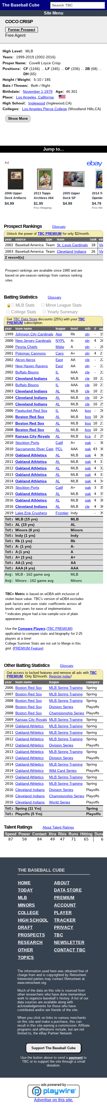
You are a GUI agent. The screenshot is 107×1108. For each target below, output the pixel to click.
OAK (88, 443)
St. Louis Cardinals (72, 245)
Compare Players (31, 629)
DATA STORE (68, 890)
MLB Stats (25, 305)
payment (76, 1058)
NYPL (60, 340)
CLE (87, 360)
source (20, 239)
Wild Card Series (63, 770)
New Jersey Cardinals (33, 340)
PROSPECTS (31, 935)
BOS (88, 410)
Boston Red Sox (29, 417)
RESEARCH (30, 942)
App (59, 334)
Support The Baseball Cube (53, 1048)
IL (57, 372)
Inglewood (36, 103)
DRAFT (25, 927)
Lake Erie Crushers (31, 513)
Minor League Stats (64, 305)
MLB (22, 897)
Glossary (59, 227)
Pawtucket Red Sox (31, 410)
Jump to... (53, 149)
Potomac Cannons (30, 353)
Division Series (61, 707)
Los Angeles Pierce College (44, 109)
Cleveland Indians (71, 251)
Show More (18, 118)
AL (58, 378)
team (60, 239)
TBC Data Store (25, 319)
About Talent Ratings (58, 827)
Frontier (62, 513)
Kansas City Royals (32, 436)
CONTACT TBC (69, 950)
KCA (88, 436)
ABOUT (62, 883)
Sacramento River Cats (34, 449)
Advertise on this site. (53, 1100)
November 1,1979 (37, 91)
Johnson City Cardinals (34, 334)
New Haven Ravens (31, 366)
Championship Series (66, 713)
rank (93, 239)
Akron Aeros (25, 360)
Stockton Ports (27, 443)
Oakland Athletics (31, 455)
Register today (60, 676)
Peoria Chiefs (26, 347)
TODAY (25, 890)
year (8, 239)
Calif (59, 443)
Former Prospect (21, 30)
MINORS (26, 905)
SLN (87, 334)
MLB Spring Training (66, 688)
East (59, 360)
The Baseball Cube (20, 5)
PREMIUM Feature (28, 648)
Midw (60, 347)
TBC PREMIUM (50, 234)
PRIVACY (63, 927)
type (49, 239)
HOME (24, 883)
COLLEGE (28, 913)
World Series (59, 802)
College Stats (23, 312)
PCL (59, 449)
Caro (60, 353)
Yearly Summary (62, 312)
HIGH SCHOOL (33, 920)
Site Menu (53, 13)
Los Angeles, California (35, 97)
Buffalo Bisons (27, 372)
